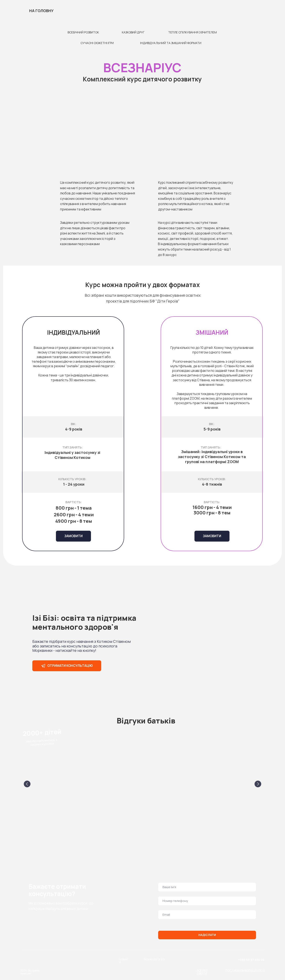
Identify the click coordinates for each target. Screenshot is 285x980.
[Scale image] (61, 783)
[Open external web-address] (232, 964)
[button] (212, 536)
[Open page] (23, 17)
